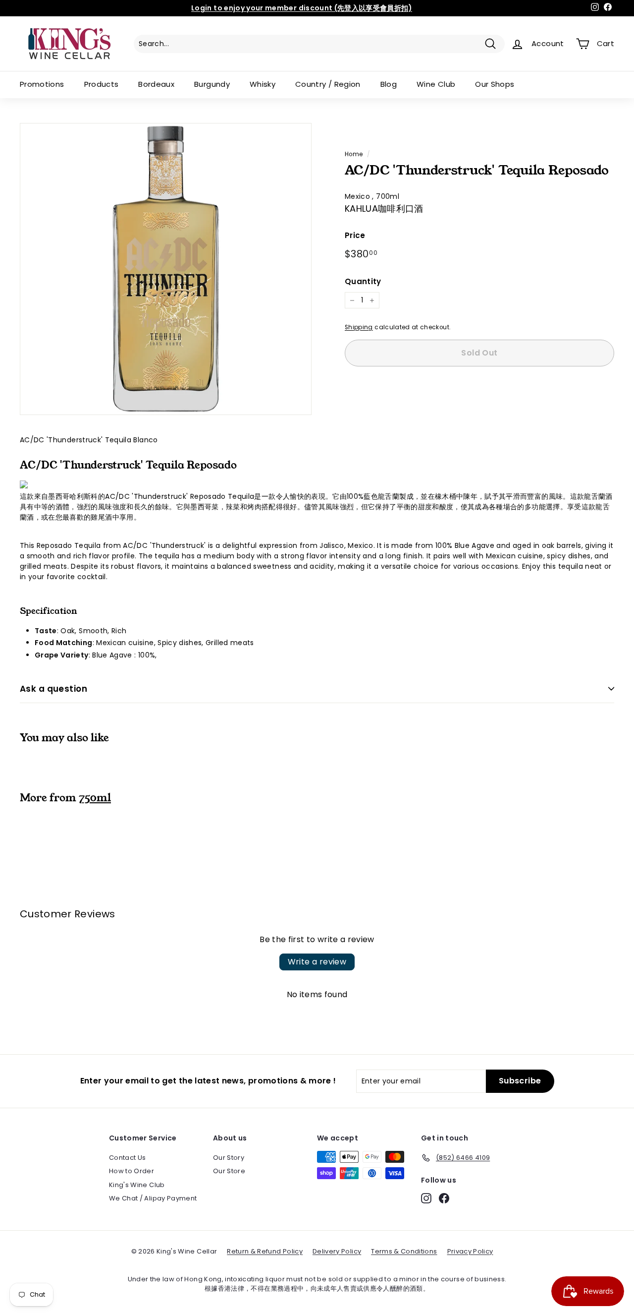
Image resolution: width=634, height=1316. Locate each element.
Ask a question (53, 689)
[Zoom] (165, 269)
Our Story (228, 1157)
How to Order (131, 1171)
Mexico (358, 196)
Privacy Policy (470, 1251)
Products (101, 84)
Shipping (359, 327)
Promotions (42, 84)
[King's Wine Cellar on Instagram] (426, 1198)
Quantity (363, 281)
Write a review (317, 961)
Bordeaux (156, 84)
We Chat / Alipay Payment (153, 1198)
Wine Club (436, 84)
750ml (95, 797)
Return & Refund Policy (265, 1251)
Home (354, 154)
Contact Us (127, 1157)
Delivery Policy (337, 1251)
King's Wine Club (137, 1185)
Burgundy (212, 84)
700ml (387, 196)
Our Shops (494, 84)
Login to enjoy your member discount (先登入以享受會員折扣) (301, 8)
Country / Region (328, 84)
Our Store (229, 1171)
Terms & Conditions (404, 1251)
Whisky (262, 84)
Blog (388, 84)
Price (355, 235)
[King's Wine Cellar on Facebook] (444, 1198)
